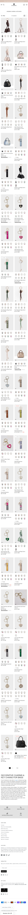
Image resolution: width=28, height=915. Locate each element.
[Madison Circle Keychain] (7, 682)
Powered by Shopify (14, 910)
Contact (2, 825)
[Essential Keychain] (21, 141)
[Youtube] (4, 855)
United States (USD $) (6, 907)
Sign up (4, 871)
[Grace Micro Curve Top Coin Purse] (21, 54)
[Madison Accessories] (14, 4)
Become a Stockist (5, 839)
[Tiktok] (9, 855)
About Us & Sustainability (6, 826)
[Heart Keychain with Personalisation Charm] (21, 111)
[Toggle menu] (1, 4)
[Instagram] (6, 855)
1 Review (9, 157)
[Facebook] (1, 855)
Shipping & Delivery (5, 837)
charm (16, 780)
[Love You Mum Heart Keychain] (7, 443)
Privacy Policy (4, 834)
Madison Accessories (6, 910)
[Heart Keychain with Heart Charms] (7, 597)
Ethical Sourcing (4, 828)
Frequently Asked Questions (7, 830)
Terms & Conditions (5, 832)
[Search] (4, 4)
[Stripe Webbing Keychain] (7, 505)
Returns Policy (4, 835)
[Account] (23, 4)
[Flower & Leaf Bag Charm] (7, 25)
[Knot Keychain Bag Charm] (21, 82)
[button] (7, 913)
